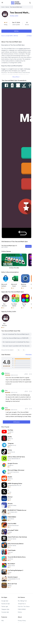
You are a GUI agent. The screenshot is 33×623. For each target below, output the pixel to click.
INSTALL (16, 31)
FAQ (2, 620)
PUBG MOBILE (22, 609)
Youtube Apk (5, 612)
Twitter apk (4, 606)
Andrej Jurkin (14, 16)
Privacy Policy (22, 620)
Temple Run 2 (22, 603)
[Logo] (16, 3)
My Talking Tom (22, 601)
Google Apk (4, 601)
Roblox (20, 612)
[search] (30, 2)
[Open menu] (2, 2)
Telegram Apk (5, 609)
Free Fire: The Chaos (24, 606)
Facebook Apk (5, 603)
